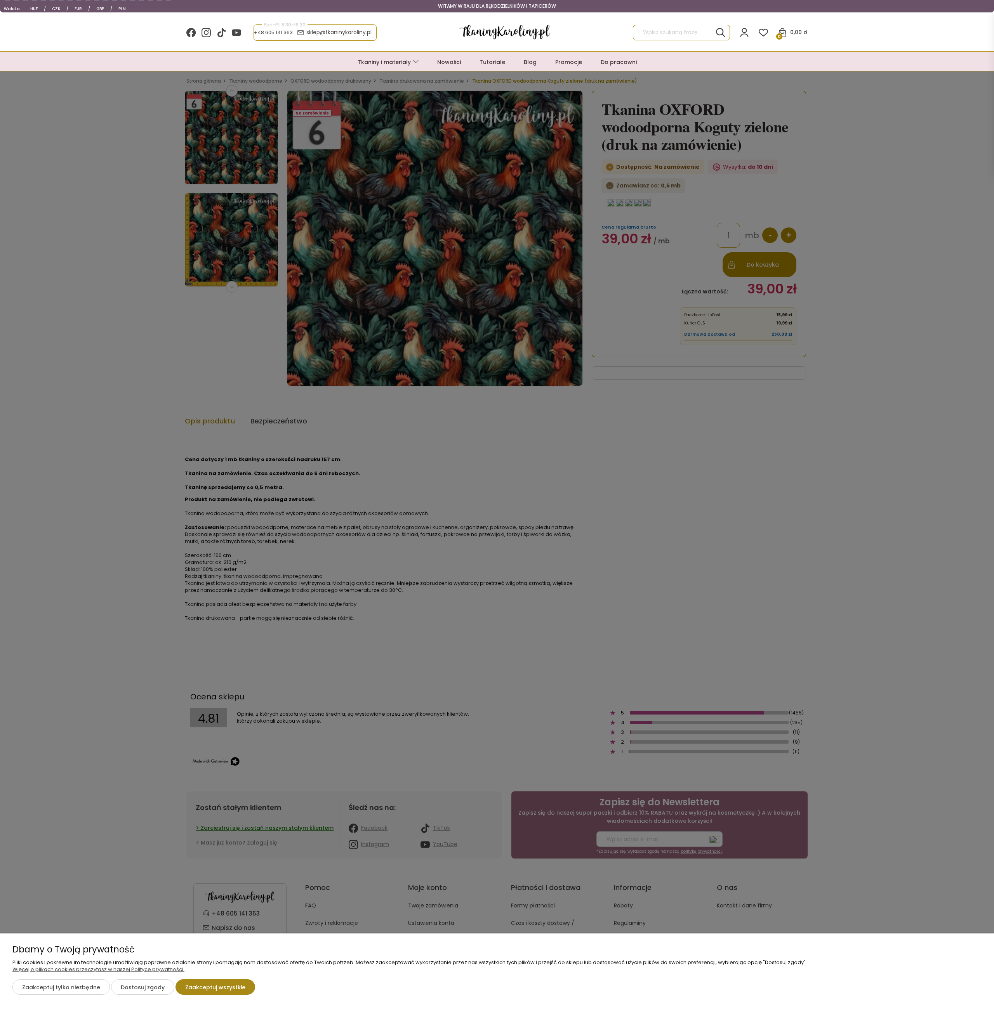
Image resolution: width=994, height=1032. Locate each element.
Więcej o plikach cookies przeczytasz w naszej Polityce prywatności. (98, 969)
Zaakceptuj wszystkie (215, 987)
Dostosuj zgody (143, 987)
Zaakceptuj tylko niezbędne (61, 987)
